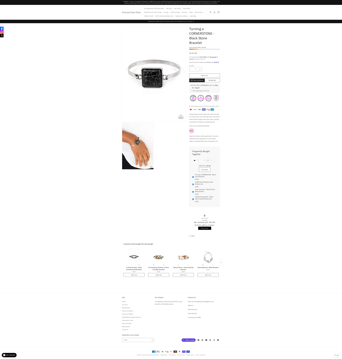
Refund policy (126, 326)
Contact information (200, 355)
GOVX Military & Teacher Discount (131, 317)
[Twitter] (2, 35)
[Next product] (221, 262)
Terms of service (181, 355)
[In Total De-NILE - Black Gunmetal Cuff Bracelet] (134, 257)
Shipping (191, 59)
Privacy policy (172, 355)
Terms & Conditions (127, 311)
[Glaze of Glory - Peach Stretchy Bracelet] (183, 257)
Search (124, 301)
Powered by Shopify (154, 355)
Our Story (124, 304)
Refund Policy (126, 308)
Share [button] (193, 236)
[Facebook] (2, 28)
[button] (211, 12)
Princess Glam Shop (145, 355)
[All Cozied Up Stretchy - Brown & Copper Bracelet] (158, 257)
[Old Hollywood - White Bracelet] (208, 257)
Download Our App (127, 320)
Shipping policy (190, 355)
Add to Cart (134, 275)
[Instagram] (2, 32)
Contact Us (125, 329)
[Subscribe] (152, 340)
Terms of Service (126, 323)
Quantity (191, 65)
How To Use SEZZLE (127, 314)
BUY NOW (205, 170)
